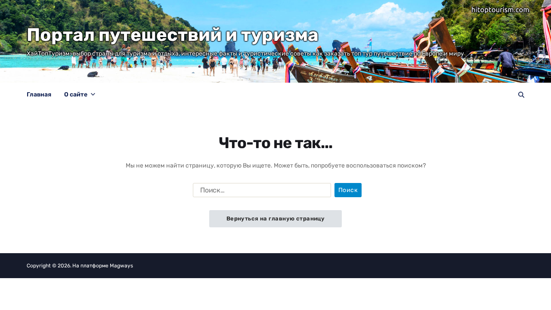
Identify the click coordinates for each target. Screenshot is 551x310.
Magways (121, 266)
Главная (39, 94)
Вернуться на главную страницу (275, 218)
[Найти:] (260, 192)
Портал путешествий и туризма (173, 35)
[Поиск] (521, 95)
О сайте (75, 94)
